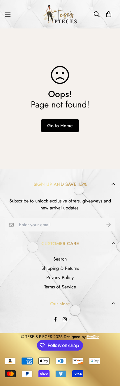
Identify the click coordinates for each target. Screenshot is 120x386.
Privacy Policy (60, 277)
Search (60, 259)
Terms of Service (60, 286)
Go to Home (60, 125)
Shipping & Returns (60, 268)
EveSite (93, 337)
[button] (108, 14)
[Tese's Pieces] (60, 14)
